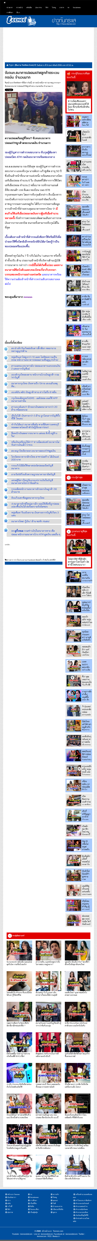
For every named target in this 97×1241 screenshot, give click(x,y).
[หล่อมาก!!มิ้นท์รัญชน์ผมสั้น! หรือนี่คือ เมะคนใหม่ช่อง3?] (74, 606)
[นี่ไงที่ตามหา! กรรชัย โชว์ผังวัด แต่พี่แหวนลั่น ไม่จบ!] (77, 1073)
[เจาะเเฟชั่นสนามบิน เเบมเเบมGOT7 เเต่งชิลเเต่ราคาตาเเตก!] (74, 576)
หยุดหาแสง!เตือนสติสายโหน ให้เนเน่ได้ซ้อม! (86, 123)
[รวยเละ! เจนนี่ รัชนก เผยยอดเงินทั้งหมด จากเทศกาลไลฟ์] (48, 1073)
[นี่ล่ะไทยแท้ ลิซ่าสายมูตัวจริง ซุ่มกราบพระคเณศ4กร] (74, 725)
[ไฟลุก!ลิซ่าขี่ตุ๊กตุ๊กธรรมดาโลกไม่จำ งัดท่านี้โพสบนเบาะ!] (79, 546)
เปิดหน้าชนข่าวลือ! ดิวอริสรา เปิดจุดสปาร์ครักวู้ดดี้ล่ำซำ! (86, 273)
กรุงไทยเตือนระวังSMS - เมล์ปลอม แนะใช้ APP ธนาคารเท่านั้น (34, 399)
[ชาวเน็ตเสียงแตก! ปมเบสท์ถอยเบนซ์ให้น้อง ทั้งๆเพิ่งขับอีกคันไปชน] (79, 88)
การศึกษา (10, 12)
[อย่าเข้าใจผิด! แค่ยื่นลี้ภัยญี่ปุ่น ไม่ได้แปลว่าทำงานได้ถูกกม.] (19, 1165)
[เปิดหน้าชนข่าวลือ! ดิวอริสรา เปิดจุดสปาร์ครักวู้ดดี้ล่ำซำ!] (74, 270)
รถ (68, 7)
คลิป (9, 1203)
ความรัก (56, 1194)
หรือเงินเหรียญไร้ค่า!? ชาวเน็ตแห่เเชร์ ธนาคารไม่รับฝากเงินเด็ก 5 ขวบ (35, 443)
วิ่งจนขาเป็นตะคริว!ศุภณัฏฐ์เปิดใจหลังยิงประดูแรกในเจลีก (19, 1146)
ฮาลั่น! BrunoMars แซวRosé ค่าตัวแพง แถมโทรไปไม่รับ (76, 1024)
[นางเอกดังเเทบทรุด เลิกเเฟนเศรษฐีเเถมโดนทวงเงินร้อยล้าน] (74, 360)
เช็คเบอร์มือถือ (58, 1209)
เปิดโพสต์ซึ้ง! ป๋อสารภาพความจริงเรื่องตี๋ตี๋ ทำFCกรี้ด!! (18, 1054)
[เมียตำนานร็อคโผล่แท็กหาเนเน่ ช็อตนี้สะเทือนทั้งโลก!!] (74, 390)
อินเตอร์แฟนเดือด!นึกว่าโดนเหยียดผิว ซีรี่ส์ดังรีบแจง (75, 1116)
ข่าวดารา (10, 7)
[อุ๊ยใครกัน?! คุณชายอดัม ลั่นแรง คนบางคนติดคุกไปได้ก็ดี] (74, 420)
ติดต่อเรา (56, 1236)
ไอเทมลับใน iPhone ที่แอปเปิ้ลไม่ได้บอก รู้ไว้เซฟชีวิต (19, 993)
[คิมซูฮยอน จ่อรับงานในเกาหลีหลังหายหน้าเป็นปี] (48, 1042)
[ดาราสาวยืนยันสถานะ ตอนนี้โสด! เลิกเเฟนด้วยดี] (74, 151)
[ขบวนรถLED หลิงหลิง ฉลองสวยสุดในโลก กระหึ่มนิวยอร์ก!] (19, 950)
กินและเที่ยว (34, 1209)
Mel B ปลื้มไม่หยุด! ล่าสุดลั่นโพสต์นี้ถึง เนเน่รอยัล (86, 848)
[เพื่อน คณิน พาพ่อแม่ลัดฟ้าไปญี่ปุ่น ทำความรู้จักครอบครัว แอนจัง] (74, 785)
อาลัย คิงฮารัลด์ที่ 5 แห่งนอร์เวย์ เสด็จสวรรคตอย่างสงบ (86, 304)
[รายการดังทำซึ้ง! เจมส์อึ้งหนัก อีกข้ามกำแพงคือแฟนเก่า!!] (74, 695)
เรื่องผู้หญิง (34, 1212)
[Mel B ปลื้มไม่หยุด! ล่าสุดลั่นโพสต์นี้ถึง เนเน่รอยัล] (74, 845)
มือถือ (32, 1206)
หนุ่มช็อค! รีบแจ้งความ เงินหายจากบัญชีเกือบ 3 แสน (35, 514)
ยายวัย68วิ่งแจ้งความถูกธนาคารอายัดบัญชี (33, 474)
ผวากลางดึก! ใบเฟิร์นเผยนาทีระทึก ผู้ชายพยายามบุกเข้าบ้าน (87, 439)
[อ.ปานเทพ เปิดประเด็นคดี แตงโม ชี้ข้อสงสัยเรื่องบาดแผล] (74, 166)
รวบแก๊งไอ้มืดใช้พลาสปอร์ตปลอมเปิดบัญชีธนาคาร (32, 467)
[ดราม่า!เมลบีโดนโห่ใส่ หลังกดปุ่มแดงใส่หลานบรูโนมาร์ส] (74, 240)
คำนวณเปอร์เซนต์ (82, 1203)
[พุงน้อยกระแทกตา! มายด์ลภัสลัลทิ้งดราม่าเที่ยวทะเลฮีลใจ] (74, 636)
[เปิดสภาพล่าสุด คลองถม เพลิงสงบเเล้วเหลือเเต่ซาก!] (74, 489)
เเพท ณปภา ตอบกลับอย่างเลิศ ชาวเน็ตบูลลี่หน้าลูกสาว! (87, 670)
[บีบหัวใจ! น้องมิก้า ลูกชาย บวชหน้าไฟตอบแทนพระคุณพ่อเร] (74, 875)
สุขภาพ (10, 1212)
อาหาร (62, 7)
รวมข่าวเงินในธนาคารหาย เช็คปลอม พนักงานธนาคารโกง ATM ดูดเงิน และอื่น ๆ (35, 532)
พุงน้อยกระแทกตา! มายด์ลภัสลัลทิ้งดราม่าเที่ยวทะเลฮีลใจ (86, 640)
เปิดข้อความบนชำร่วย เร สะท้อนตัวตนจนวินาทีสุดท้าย (86, 804)
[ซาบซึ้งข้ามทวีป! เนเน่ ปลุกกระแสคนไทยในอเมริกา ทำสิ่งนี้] (74, 345)
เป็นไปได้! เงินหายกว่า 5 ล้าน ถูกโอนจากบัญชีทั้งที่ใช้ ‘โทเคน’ (35, 417)
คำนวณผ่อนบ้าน (82, 1206)
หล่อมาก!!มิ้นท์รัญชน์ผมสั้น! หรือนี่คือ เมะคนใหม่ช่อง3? (87, 609)
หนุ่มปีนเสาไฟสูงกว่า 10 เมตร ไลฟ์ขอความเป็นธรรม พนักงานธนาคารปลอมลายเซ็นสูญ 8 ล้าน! (34, 358)
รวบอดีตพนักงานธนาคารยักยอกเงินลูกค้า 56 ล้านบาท (34, 490)
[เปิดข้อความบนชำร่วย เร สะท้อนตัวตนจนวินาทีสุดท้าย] (74, 800)
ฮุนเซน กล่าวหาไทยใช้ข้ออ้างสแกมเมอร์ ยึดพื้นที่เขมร (47, 1177)
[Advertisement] (48, 44)
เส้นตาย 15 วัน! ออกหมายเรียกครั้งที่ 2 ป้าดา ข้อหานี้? (86, 333)
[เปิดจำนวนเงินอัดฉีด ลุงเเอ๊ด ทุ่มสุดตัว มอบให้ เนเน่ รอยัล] (74, 196)
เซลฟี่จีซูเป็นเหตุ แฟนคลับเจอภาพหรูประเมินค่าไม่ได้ (87, 893)
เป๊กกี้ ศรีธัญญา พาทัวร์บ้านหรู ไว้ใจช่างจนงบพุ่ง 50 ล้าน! (86, 819)
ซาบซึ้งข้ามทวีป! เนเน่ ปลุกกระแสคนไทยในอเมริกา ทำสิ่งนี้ (86, 349)
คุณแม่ (55, 1200)
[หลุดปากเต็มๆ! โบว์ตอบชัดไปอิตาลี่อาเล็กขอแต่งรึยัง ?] (19, 1012)
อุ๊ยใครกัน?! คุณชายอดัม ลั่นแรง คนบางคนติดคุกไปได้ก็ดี (86, 424)
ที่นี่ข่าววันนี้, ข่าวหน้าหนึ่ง (32, 83)
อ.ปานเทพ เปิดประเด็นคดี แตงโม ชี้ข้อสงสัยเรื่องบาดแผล (86, 170)
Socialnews (77, 7)
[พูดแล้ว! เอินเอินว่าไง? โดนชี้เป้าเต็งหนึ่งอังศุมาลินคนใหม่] (77, 950)
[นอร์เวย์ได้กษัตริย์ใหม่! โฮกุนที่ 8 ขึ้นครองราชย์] (77, 1042)
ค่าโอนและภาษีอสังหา (84, 1200)
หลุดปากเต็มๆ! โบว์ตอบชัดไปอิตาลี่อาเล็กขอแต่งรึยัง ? (18, 1024)
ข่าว (9, 1200)
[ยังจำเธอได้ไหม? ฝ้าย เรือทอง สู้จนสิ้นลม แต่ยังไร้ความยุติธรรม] (74, 285)
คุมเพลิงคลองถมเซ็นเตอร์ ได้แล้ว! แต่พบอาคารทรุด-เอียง (86, 215)
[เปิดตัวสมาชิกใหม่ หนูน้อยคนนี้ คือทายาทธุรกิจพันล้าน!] (74, 830)
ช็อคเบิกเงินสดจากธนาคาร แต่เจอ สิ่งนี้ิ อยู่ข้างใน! (34, 435)
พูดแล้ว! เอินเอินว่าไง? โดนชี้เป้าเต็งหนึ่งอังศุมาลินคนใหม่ (77, 963)
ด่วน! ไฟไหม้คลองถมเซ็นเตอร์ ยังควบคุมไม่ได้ (86, 228)
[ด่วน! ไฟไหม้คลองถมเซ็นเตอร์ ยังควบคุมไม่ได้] (74, 225)
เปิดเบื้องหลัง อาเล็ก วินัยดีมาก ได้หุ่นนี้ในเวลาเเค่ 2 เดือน (87, 595)
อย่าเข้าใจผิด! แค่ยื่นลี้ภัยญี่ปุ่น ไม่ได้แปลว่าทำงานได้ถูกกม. (19, 1177)
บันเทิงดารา (11, 1197)
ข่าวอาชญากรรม (52, 83)
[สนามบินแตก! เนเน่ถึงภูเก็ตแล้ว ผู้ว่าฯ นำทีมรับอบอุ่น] (48, 1012)
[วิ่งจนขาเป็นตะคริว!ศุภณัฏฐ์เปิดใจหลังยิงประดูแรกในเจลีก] (19, 1134)
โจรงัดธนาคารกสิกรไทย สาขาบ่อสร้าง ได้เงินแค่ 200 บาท (35, 458)
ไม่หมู (54, 7)
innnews (28, 297)
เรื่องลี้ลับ (33, 1203)
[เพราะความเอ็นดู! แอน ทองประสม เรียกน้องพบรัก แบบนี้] (48, 1103)
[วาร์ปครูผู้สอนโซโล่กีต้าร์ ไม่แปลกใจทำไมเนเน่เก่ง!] (74, 255)
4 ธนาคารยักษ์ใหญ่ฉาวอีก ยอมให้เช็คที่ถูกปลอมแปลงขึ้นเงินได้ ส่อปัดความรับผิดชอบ (35, 505)
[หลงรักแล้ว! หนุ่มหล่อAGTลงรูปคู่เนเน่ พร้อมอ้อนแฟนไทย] (74, 621)
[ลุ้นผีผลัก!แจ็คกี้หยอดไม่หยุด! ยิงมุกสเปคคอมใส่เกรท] (74, 860)
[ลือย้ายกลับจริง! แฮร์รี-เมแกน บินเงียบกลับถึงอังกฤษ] (77, 1165)
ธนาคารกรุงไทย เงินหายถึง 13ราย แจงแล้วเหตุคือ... (34, 385)
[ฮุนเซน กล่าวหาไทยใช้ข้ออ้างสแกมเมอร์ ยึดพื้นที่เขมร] (48, 1165)
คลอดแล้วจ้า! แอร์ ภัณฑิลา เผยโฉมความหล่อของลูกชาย (86, 655)
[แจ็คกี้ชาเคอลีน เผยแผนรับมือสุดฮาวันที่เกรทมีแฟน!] (48, 1134)
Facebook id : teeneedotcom (65, 1234)
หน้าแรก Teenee (13, 1194)
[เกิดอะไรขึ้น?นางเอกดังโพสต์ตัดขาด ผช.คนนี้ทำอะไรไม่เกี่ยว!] (74, 136)
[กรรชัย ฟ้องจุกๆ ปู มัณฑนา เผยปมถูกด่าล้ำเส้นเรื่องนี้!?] (74, 465)
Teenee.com (58, 1231)
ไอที (54, 1203)
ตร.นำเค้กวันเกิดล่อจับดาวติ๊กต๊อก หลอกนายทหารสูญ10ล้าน (33, 350)
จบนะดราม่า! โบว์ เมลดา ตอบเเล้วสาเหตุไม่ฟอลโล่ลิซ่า (86, 185)
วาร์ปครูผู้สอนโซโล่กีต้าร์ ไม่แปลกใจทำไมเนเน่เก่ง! (86, 258)
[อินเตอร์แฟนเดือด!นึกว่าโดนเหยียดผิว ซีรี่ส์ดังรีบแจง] (77, 1103)
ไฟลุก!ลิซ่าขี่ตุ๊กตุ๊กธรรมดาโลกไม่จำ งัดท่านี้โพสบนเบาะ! (78, 562)
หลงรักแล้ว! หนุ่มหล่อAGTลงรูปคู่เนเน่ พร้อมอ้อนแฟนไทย (87, 623)
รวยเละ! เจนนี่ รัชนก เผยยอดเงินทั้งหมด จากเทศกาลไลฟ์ (48, 1085)
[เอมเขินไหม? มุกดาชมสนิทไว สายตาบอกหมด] (77, 981)
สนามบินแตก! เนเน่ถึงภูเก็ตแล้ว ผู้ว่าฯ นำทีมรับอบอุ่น (48, 1024)
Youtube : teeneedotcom (22, 1234)
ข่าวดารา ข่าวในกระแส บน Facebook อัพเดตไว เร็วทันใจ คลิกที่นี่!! (31, 560)
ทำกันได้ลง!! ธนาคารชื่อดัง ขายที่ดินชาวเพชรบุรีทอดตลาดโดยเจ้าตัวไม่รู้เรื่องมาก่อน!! (35, 426)
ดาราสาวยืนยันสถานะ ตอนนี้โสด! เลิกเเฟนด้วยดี (86, 153)
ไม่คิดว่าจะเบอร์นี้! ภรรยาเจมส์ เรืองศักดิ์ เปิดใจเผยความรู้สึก (87, 379)
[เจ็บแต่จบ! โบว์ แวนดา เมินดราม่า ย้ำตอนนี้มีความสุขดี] (48, 981)
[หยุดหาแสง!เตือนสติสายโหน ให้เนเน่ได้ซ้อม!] (74, 121)
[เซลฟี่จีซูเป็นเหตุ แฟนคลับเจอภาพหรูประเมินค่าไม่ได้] (74, 890)
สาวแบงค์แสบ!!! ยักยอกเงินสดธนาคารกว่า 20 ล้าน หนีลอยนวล (34, 408)
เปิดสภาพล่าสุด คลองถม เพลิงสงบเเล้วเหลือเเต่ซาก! (86, 492)
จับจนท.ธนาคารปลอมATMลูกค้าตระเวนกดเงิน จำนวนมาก (29, 86)
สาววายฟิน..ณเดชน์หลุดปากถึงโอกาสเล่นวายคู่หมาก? (48, 963)
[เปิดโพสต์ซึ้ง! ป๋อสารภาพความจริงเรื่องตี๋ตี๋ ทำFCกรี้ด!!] (19, 1042)
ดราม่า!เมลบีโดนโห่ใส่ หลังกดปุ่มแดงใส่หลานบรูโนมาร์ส (86, 243)
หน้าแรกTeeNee (13, 83)
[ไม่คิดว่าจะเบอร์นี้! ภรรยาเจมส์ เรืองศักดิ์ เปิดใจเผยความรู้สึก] (74, 375)
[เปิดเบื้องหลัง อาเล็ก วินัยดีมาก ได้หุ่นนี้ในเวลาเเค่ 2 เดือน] (74, 591)
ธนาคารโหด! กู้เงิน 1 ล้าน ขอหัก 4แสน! (30, 521)
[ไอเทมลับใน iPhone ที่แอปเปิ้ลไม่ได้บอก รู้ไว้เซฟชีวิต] (19, 981)
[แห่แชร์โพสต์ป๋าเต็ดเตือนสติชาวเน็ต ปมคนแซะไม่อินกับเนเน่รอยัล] (74, 405)
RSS (50, 1236)
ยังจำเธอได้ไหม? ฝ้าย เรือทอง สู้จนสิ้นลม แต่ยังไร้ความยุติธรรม (86, 289)
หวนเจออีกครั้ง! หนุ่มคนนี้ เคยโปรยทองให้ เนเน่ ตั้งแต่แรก (86, 773)
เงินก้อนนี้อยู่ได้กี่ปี (82, 1215)
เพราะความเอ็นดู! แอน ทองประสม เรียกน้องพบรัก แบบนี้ (47, 1116)
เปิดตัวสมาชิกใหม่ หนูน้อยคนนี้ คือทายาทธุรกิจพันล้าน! (86, 834)
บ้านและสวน (57, 1206)
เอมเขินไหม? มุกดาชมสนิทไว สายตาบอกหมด (76, 993)
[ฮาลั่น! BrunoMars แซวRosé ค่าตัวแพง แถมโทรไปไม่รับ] (77, 1012)
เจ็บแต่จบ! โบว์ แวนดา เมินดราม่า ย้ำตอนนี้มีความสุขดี (46, 993)
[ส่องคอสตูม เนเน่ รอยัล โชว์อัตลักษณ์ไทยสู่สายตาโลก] (74, 920)
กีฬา (47, 7)
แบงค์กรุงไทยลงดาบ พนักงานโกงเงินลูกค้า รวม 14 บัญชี (35, 376)
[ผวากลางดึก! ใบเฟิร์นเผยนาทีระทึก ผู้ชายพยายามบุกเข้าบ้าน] (74, 435)
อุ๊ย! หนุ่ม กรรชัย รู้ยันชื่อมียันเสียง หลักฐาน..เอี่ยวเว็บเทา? (86, 318)
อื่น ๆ (18, 12)
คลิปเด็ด (29, 7)
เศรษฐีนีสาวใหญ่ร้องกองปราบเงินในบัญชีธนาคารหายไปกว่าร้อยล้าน (32, 482)
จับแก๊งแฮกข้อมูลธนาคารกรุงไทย (27, 497)
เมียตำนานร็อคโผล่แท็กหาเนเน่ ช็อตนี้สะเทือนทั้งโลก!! (87, 394)
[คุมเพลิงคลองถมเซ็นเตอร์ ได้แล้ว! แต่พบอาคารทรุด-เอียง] (74, 211)
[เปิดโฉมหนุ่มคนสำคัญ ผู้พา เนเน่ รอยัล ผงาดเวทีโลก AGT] (74, 905)
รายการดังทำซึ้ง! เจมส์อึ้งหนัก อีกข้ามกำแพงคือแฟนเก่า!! (86, 699)
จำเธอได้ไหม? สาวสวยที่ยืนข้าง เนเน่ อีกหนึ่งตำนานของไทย (19, 1116)
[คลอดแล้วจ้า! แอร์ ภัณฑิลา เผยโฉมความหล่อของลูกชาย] (74, 651)
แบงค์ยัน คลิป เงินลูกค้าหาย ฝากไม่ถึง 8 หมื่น (33, 392)
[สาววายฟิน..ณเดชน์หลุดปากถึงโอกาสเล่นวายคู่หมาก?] (48, 950)
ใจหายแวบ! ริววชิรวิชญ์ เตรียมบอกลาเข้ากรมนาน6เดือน (76, 1146)
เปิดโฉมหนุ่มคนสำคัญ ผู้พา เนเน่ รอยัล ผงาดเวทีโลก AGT (86, 909)
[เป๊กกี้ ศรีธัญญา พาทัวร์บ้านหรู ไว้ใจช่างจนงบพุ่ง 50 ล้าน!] (74, 815)
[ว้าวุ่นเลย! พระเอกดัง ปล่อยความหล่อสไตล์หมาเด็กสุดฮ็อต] (74, 710)
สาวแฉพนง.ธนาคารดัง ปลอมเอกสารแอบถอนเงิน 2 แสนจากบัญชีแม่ (35, 367)
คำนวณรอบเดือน (82, 1212)
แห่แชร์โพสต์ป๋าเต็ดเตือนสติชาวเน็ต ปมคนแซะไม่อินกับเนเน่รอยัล (87, 409)
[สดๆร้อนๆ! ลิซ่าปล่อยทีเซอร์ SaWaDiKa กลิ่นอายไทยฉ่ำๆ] (74, 755)
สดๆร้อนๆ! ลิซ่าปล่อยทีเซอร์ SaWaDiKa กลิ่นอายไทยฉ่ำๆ (86, 758)
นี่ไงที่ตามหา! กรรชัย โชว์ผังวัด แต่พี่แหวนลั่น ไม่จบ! (76, 1085)
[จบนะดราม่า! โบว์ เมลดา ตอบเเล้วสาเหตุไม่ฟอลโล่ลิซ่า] (74, 181)
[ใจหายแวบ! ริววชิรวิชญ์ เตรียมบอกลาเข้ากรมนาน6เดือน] (77, 1134)
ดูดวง (55, 1212)
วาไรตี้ (9, 1206)
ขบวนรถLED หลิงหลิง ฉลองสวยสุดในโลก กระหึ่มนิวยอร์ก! (19, 963)
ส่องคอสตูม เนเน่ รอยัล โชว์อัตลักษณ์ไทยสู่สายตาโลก (87, 923)
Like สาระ (38, 7)
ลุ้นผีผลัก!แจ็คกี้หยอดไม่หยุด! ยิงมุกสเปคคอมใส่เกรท (86, 864)
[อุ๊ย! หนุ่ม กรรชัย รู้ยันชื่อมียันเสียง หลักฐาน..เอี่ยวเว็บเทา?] (74, 315)
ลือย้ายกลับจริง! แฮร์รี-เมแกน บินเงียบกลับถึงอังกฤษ (77, 1177)
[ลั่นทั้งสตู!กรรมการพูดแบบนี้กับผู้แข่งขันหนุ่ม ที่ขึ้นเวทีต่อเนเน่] (74, 450)
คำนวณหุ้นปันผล (82, 1209)
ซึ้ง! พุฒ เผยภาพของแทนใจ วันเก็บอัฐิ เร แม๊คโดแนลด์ (87, 683)
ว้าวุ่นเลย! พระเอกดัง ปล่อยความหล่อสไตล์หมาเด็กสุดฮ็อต (87, 713)
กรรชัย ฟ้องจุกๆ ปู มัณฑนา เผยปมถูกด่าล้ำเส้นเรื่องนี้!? (86, 468)
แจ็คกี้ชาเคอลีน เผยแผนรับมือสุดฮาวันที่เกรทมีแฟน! (48, 1146)
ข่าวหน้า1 (19, 7)
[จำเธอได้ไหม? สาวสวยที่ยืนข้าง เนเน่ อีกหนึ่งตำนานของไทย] (19, 1103)
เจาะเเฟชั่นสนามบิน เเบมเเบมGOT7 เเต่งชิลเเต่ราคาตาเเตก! (89, 580)
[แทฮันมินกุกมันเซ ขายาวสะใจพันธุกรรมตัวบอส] (74, 740)
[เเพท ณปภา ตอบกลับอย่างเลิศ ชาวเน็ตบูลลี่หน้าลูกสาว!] (74, 665)
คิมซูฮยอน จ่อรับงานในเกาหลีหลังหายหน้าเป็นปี (47, 1054)
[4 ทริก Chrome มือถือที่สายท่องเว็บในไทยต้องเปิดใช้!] (19, 1073)
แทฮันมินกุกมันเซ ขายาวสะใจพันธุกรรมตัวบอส (86, 742)
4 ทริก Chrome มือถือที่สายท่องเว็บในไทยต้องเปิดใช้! (19, 1085)
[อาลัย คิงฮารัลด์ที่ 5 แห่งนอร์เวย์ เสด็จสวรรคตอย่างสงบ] (74, 300)
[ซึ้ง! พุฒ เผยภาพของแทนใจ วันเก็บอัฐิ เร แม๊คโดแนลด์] (74, 680)
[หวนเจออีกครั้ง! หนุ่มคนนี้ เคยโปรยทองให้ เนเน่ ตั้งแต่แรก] (74, 770)
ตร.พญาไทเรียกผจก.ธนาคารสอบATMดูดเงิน (33, 450)
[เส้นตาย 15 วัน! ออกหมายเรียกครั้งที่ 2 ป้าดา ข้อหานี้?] (74, 330)
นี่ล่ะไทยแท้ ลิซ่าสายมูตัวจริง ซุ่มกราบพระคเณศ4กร (86, 728)
